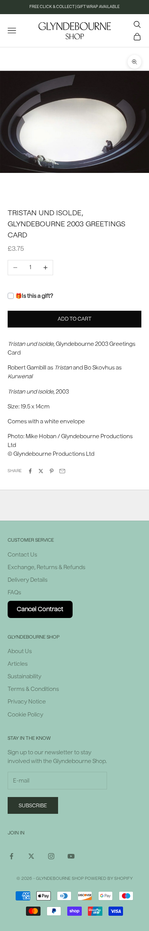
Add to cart (74, 319)
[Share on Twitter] (41, 471)
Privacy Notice (27, 702)
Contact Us (22, 555)
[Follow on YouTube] (71, 856)
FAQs (14, 592)
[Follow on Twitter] (31, 856)
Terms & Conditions (33, 689)
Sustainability (24, 676)
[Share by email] (62, 471)
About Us (20, 651)
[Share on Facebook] (30, 471)
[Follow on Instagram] (51, 856)
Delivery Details (27, 580)
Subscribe (33, 805)
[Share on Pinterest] (52, 471)
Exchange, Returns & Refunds (46, 567)
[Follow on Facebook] (11, 856)
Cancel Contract (40, 609)
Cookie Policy (25, 715)
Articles (18, 664)
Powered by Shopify (109, 878)
